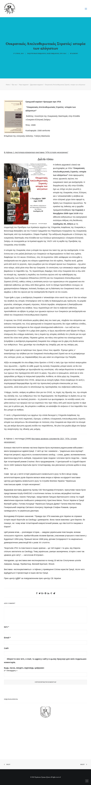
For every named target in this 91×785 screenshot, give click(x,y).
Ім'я (6, 627)
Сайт (6, 648)
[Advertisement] (20, 737)
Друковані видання (37, 53)
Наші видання (53, 53)
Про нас (63, 53)
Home (8, 84)
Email (7, 638)
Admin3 (75, 53)
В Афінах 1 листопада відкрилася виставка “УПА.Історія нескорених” (36, 152)
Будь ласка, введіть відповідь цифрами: (24, 668)
